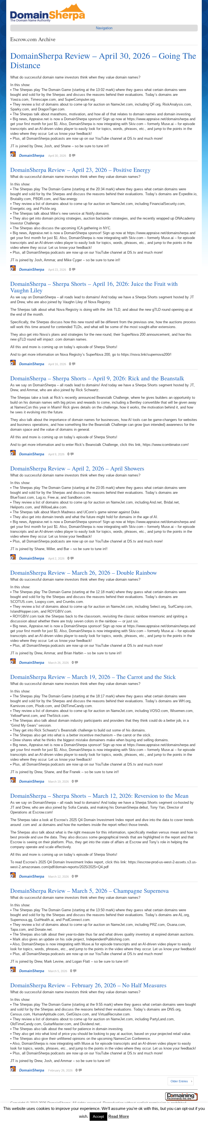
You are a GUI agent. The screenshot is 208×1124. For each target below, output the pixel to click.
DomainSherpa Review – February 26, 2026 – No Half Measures (88, 985)
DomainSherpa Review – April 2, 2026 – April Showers (77, 468)
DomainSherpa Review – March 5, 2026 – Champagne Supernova (89, 890)
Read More (118, 1116)
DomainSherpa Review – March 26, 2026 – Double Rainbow (83, 572)
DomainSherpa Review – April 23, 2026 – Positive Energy (80, 170)
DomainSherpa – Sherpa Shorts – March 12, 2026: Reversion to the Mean (99, 795)
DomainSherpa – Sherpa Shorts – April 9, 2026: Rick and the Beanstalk (97, 378)
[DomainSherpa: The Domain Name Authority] (49, 22)
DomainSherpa (31, 155)
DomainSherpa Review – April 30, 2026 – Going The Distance (103, 60)
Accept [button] (98, 1117)
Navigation (104, 28)
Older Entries (179, 1081)
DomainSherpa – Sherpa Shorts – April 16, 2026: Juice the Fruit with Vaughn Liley (94, 287)
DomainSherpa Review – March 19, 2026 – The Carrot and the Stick (93, 677)
